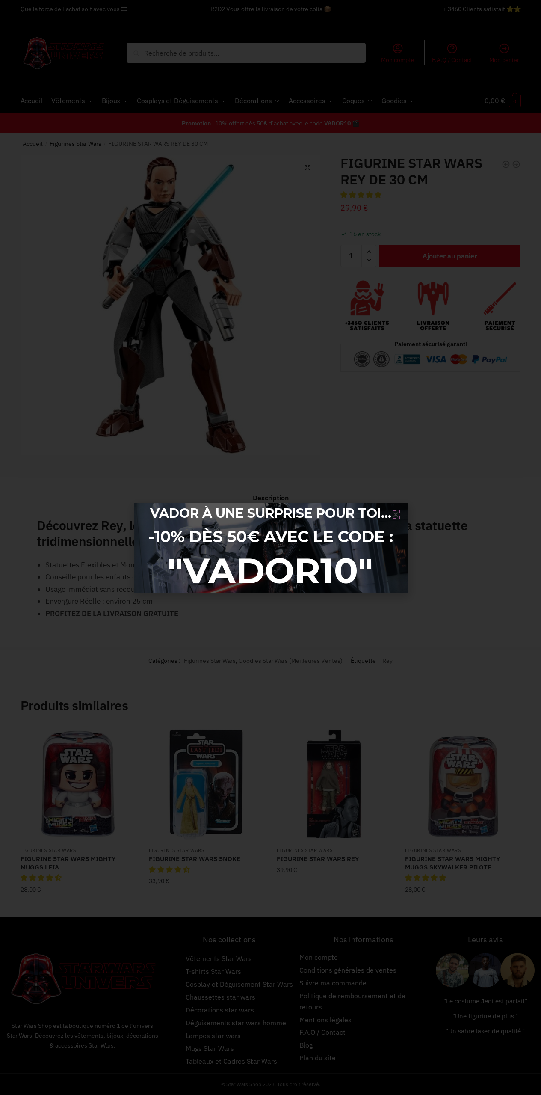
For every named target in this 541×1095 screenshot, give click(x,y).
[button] (396, 514)
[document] (270, 547)
